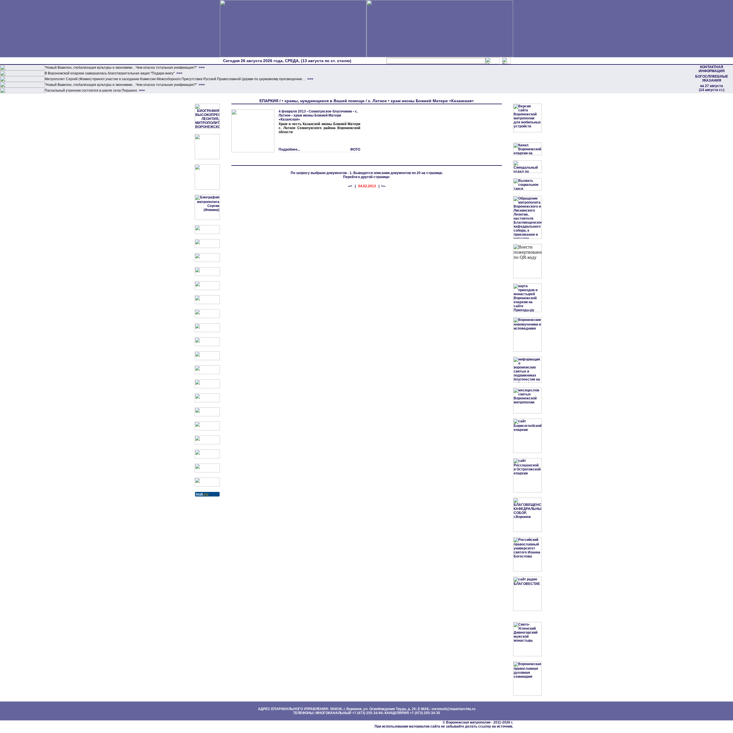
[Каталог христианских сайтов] (207, 485)
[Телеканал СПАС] (207, 317)
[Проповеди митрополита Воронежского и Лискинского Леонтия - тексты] (207, 188)
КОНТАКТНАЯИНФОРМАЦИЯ (712, 69)
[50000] (22, 81)
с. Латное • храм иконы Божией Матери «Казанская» (318, 115)
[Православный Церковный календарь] (207, 247)
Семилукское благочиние (330, 111)
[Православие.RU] (207, 387)
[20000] (22, 75)
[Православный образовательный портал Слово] (207, 443)
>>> (201, 68)
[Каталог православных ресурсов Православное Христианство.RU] (207, 471)
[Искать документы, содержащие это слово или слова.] (492, 60)
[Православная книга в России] (207, 457)
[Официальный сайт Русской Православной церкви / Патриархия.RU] (207, 233)
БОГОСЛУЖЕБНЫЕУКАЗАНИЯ (711, 78)
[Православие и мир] (207, 401)
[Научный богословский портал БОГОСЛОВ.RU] (207, 429)
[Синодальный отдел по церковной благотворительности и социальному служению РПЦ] (207, 275)
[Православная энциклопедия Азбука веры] (207, 415)
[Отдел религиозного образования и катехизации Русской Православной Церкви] (207, 289)
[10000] (22, 69)
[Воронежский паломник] (207, 359)
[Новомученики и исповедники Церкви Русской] (207, 261)
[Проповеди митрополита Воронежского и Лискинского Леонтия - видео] (207, 158)
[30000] (22, 92)
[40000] (22, 86)
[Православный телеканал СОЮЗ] (207, 303)
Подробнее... (289, 149)
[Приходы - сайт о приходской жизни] (207, 373)
